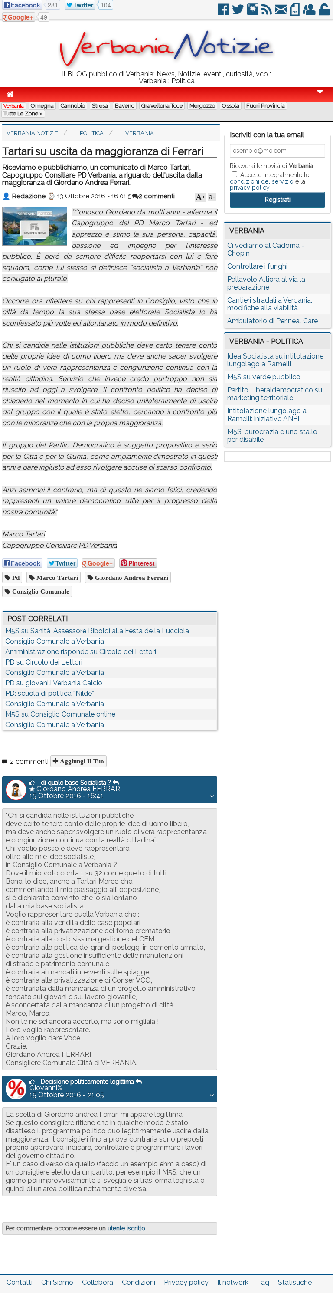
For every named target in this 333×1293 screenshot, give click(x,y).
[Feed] (267, 13)
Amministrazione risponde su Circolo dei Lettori (80, 652)
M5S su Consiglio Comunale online (60, 714)
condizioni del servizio (262, 181)
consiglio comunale (39, 591)
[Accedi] (325, 13)
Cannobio (73, 105)
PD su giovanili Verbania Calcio (53, 683)
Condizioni (138, 1282)
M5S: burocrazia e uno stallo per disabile (272, 436)
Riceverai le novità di (271, 166)
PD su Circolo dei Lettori (43, 662)
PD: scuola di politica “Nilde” (49, 693)
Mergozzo (202, 105)
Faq (263, 1282)
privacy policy (250, 187)
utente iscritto (126, 1228)
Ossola (230, 105)
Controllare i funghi (257, 266)
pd (15, 577)
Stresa (100, 105)
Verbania (13, 106)
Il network (232, 1282)
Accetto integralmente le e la (269, 181)
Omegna (42, 105)
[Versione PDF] (295, 13)
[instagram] (253, 13)
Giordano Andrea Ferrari (130, 577)
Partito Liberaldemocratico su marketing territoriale (274, 394)
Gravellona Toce (162, 105)
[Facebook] (224, 13)
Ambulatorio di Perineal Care (272, 321)
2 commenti (157, 196)
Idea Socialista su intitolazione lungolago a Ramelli (275, 360)
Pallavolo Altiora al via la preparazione (266, 283)
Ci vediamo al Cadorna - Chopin (265, 249)
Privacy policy (186, 1282)
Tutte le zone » (23, 113)
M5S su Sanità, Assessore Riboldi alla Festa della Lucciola (97, 631)
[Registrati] (310, 13)
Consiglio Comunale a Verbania (54, 641)
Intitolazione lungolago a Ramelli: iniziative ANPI (267, 415)
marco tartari (56, 577)
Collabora (97, 1282)
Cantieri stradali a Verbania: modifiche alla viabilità (269, 304)
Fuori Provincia (265, 105)
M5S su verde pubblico (263, 377)
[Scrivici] (281, 13)
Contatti (20, 1282)
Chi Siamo (57, 1282)
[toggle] (320, 97)
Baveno (124, 105)
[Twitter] (238, 13)
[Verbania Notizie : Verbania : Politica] (166, 67)
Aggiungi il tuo (81, 761)
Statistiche (295, 1282)
